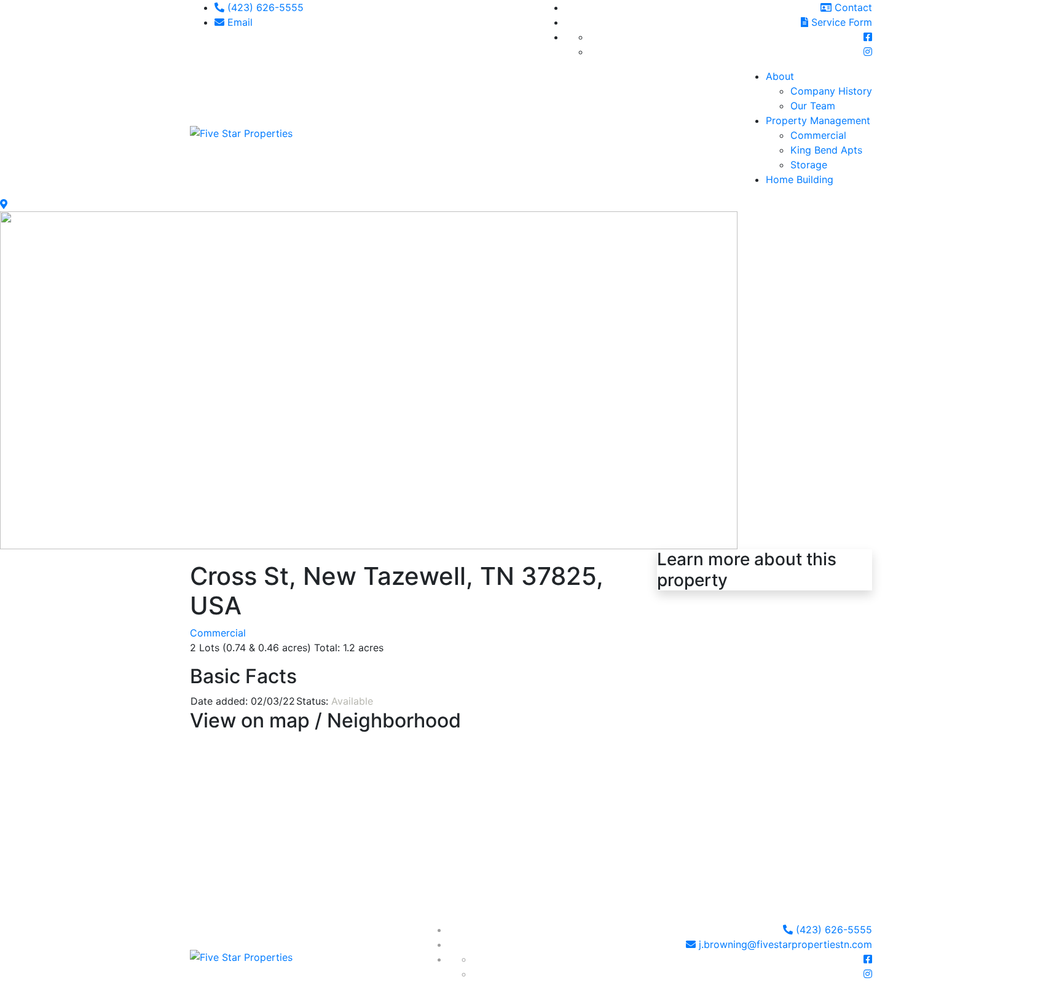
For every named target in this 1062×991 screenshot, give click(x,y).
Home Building (799, 179)
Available (352, 701)
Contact (852, 7)
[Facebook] (867, 37)
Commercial (818, 135)
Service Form (840, 22)
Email (238, 22)
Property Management (818, 120)
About (780, 76)
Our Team (812, 106)
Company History (831, 91)
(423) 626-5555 (264, 7)
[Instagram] (867, 51)
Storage (808, 165)
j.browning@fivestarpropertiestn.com (784, 944)
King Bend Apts (826, 150)
